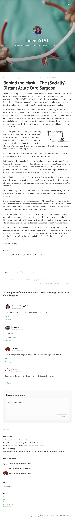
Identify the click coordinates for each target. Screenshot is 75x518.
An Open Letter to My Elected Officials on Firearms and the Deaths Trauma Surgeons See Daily (33, 451)
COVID (31, 78)
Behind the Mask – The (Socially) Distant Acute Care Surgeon (23, 443)
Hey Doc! (28, 468)
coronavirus (13, 272)
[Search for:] (13, 429)
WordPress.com (8, 507)
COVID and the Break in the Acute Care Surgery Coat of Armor (26, 280)
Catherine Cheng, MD (20, 306)
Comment (62, 416)
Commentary (15, 78)
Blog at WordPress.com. (38, 517)
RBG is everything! (9, 449)
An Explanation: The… (16, 468)
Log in (5, 499)
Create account (8, 497)
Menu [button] (69, 4)
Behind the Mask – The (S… (24, 463)
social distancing (28, 272)
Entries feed (7, 502)
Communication (24, 78)
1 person (14, 337)
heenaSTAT (37, 40)
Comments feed (8, 504)
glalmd (14, 369)
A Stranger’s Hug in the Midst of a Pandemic (55, 283)
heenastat (6, 78)
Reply (9, 319)
